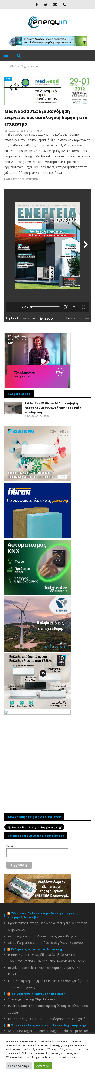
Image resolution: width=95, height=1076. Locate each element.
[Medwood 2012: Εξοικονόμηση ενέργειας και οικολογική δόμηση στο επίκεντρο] (47, 91)
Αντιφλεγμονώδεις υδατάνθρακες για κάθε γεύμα (43, 936)
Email (9, 846)
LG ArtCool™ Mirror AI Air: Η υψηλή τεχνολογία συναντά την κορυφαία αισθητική (53, 407)
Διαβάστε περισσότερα (22, 179)
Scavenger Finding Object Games (31, 999)
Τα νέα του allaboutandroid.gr (38, 994)
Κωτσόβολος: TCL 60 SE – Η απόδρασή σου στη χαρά (46, 1019)
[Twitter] (45, 4)
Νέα (8, 78)
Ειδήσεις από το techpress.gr (37, 949)
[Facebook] (36, 4)
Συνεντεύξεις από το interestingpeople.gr (49, 1025)
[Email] (55, 4)
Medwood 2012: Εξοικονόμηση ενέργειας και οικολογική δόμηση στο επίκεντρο (45, 117)
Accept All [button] (42, 1066)
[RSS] (64, 4)
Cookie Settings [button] (18, 1066)
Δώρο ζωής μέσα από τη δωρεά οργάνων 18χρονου (45, 942)
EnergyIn (29, 130)
